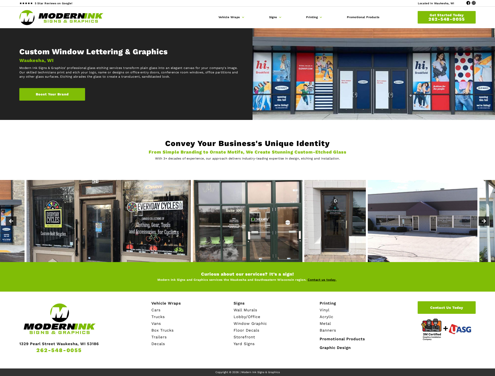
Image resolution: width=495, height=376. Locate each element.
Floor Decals (246, 330)
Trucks (158, 317)
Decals (158, 344)
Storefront (244, 337)
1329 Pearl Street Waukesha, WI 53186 (59, 344)
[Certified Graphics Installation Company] (447, 329)
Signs (273, 17)
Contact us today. (322, 280)
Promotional (342, 339)
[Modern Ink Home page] (61, 17)
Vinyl (324, 310)
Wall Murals (245, 310)
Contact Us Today (446, 308)
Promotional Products (363, 17)
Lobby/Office (247, 317)
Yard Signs (244, 344)
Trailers (159, 337)
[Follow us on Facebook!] (468, 3)
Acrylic (326, 317)
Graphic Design (335, 348)
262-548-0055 (446, 17)
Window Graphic (250, 323)
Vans (156, 323)
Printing (312, 17)
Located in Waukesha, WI (436, 3)
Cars (156, 310)
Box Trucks (162, 330)
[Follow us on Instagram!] (474, 3)
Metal (325, 323)
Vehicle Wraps (229, 17)
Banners (328, 330)
